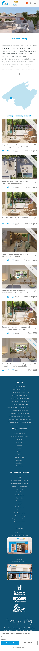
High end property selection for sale (19, 392)
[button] (19, 648)
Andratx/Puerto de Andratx (19, 436)
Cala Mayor (19, 442)
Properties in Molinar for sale (19, 410)
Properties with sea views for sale (19, 398)
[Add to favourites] (35, 145)
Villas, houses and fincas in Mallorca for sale (19, 407)
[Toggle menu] (35, 3)
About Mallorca (19, 507)
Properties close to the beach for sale (19, 401)
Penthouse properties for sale (19, 404)
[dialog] (19, 641)
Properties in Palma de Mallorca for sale (19, 422)
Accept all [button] (10, 642)
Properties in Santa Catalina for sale (19, 416)
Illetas (19, 448)
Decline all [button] (28, 642)
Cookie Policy (19, 492)
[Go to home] (10, 3)
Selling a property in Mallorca (19, 483)
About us (19, 510)
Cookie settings (19, 495)
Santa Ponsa (19, 466)
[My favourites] (27, 3)
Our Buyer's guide (19, 513)
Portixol (19, 454)
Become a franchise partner (20, 486)
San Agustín (19, 460)
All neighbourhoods (19, 433)
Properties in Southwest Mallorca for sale (19, 419)
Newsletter (19, 501)
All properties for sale (19, 389)
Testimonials (19, 498)
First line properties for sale (19, 395)
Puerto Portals (19, 457)
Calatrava (19, 445)
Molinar (19, 451)
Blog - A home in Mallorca (19, 519)
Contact (19, 504)
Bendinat (19, 439)
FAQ (19, 477)
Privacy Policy (19, 489)
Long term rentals (19, 522)
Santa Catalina (19, 463)
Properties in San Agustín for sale (19, 413)
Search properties (19, 386)
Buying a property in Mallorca (19, 480)
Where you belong (19, 516)
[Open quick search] (31, 3)
